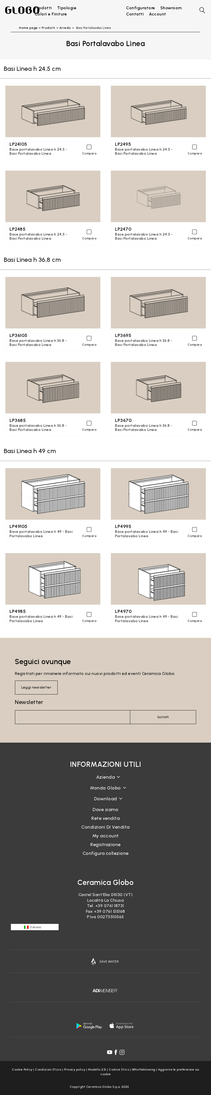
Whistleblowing (143, 1069)
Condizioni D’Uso (48, 1069)
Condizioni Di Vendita (105, 827)
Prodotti (48, 28)
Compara (89, 153)
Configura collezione (106, 853)
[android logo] (89, 1026)
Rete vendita (105, 818)
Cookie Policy (22, 1069)
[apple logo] (122, 1026)
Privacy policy (74, 1069)
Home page (28, 28)
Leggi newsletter (36, 687)
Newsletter (29, 702)
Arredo (65, 28)
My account (105, 836)
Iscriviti (163, 717)
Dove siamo (105, 809)
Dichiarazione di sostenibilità (106, 791)
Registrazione (105, 844)
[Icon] (105, 961)
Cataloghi (106, 802)
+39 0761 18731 (109, 905)
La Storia (105, 781)
